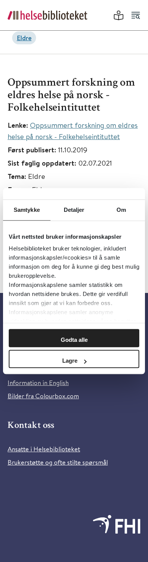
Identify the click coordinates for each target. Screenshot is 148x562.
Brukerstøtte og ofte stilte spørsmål (58, 462)
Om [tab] (121, 210)
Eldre (24, 37)
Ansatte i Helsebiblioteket (44, 449)
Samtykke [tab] (27, 210)
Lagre (69, 360)
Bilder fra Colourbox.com (43, 395)
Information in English (38, 382)
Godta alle (74, 340)
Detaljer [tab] (74, 210)
